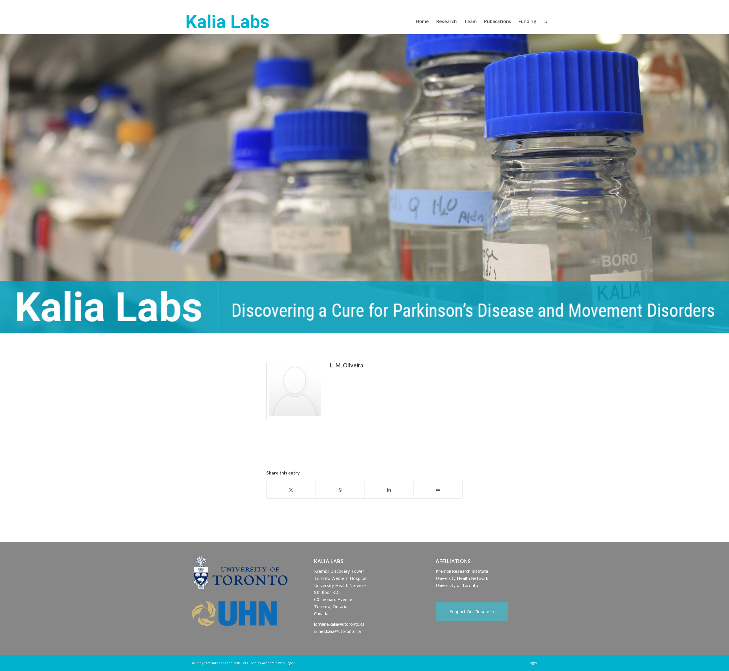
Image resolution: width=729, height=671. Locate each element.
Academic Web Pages (278, 663)
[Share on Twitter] (291, 489)
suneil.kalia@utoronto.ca (337, 631)
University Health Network (462, 578)
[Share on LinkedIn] (389, 489)
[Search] (545, 21)
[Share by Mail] (438, 489)
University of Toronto (457, 585)
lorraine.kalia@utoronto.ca (339, 624)
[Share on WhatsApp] (340, 489)
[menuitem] (422, 21)
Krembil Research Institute (462, 571)
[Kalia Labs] (228, 21)
